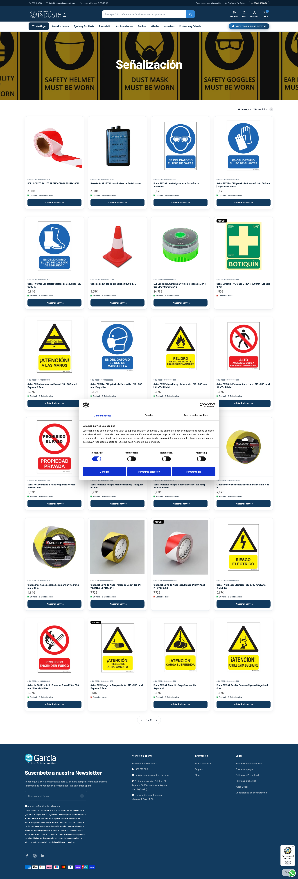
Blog (197, 774)
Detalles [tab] (149, 415)
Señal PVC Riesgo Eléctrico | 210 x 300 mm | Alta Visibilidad (241, 586)
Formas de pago (244, 769)
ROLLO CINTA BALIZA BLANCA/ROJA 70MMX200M (53, 183)
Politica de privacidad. (50, 806)
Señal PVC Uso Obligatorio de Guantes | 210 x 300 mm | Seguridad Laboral (244, 185)
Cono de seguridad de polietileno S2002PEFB (113, 283)
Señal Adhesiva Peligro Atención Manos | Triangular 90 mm (116, 486)
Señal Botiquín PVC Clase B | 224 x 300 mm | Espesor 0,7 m (243, 285)
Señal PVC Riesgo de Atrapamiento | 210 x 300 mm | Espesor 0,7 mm (116, 687)
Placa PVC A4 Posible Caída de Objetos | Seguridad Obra (242, 687)
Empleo (199, 769)
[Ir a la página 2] (157, 720)
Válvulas (155, 26)
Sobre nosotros (203, 763)
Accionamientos (124, 26)
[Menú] (293, 847)
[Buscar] (190, 14)
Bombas (142, 26)
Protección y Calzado (190, 26)
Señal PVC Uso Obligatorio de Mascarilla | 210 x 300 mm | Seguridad (116, 386)
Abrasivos (169, 26)
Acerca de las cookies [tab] (196, 415)
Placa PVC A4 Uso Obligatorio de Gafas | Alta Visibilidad (176, 185)
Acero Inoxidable (60, 26)
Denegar (104, 471)
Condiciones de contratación (251, 792)
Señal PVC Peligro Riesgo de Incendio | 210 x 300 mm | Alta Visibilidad (180, 386)
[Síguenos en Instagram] (35, 856)
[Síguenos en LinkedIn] (43, 856)
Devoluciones (260, 3)
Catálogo (40, 26)
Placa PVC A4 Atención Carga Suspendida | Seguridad (175, 687)
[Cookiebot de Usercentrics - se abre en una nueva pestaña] (201, 405)
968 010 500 (37, 3)
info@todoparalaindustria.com (62, 3)
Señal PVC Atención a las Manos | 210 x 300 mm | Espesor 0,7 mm (52, 386)
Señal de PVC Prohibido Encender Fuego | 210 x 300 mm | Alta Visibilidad (53, 687)
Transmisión (105, 26)
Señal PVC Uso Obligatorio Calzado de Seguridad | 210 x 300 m (54, 285)
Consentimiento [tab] (102, 415)
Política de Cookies (246, 780)
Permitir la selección (149, 471)
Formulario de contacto (144, 763)
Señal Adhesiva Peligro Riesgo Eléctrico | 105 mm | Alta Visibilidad (179, 486)
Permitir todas (193, 471)
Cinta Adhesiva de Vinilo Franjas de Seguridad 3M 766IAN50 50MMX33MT (115, 586)
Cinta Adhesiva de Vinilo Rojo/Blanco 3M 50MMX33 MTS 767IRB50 (179, 586)
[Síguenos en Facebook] (27, 856)
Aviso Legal (242, 786)
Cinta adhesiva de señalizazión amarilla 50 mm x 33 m (243, 486)
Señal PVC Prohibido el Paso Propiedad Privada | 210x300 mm (51, 486)
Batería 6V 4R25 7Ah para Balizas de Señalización (115, 183)
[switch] (131, 458)
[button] (148, 14)
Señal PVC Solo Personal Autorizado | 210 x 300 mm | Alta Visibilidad (243, 386)
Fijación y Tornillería (84, 26)
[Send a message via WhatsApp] (292, 873)
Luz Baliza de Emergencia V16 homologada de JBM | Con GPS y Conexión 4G (179, 285)
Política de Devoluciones (249, 763)
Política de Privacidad (247, 774)
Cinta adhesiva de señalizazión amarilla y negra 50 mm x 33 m (53, 586)
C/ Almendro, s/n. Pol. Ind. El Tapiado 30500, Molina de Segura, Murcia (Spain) (150, 785)
